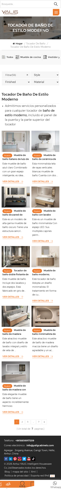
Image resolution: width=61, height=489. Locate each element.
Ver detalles (10, 181)
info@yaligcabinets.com (40, 445)
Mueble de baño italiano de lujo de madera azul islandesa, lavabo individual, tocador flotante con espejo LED (15, 157)
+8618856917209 (24, 440)
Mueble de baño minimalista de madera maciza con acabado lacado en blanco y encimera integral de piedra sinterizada (44, 332)
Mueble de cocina (30, 57)
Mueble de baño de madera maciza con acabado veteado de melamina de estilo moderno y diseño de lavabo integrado (14, 332)
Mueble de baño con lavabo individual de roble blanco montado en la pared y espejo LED (44, 212)
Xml (33, 471)
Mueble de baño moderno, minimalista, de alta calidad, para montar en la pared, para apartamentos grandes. (44, 272)
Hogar (19, 43)
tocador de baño (35, 43)
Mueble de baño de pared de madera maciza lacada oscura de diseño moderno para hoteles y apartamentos (15, 212)
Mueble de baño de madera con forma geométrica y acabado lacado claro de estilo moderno (14, 387)
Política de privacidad (16, 475)
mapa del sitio (20, 471)
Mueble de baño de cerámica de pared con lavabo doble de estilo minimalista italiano (44, 157)
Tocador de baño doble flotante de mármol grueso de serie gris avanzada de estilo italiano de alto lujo (15, 272)
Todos (10, 57)
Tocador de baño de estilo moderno (30, 46)
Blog (7, 471)
